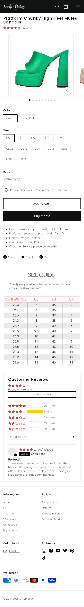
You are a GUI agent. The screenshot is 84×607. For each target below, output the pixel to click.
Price (7, 172)
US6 (21, 138)
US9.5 (9, 148)
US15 (23, 159)
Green (10, 118)
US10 (24, 148)
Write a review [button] (42, 394)
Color (7, 110)
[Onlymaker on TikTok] (44, 558)
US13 (64, 148)
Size (6, 130)
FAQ (5, 507)
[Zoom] (67, 90)
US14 (9, 159)
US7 (33, 138)
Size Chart (9, 513)
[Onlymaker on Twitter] (65, 550)
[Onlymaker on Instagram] (44, 550)
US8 (46, 138)
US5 (8, 138)
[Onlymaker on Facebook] (51, 550)
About (7, 502)
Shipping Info (50, 502)
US (55, 246)
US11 (37, 148)
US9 (59, 138)
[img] (28, 449)
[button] (12, 28)
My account (10, 530)
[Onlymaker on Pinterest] (72, 550)
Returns (46, 507)
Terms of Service (52, 519)
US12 (51, 148)
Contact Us (10, 524)
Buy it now (42, 216)
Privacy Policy (51, 513)
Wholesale (9, 519)
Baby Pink (28, 118)
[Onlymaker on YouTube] (58, 550)
